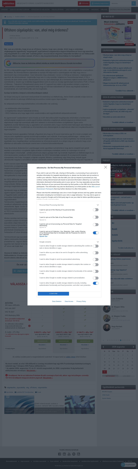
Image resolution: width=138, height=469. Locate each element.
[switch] (96, 209)
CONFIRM (53, 293)
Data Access (69, 301)
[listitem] (69, 205)
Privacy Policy (81, 301)
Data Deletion (56, 301)
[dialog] (69, 234)
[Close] (106, 168)
